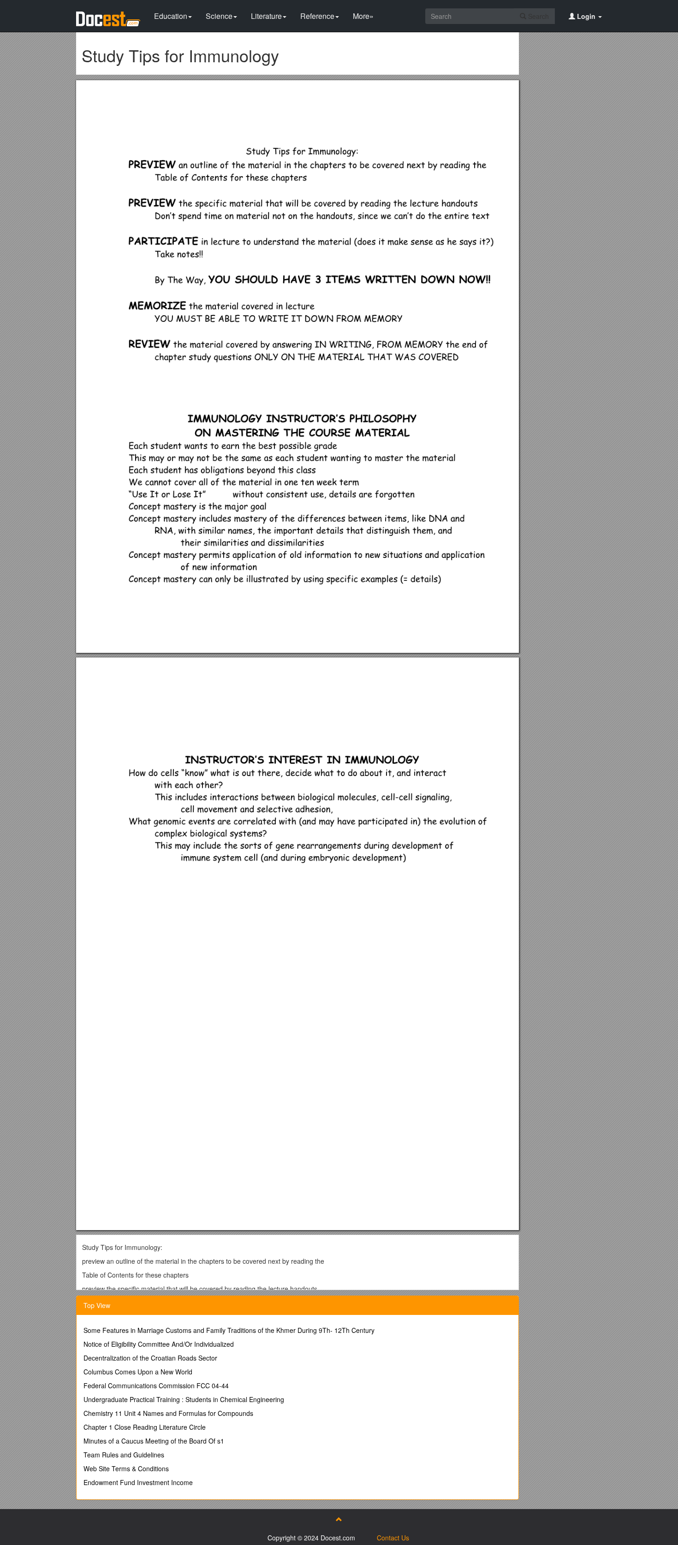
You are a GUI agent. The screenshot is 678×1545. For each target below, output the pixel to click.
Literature (266, 16)
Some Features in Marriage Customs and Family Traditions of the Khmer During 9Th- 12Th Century (229, 1330)
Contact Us (393, 1537)
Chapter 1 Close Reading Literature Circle (144, 1427)
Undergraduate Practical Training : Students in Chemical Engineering (183, 1399)
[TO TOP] (339, 1519)
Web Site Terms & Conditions (126, 1468)
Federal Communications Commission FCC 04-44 (156, 1385)
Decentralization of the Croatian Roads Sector (150, 1357)
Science (219, 16)
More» (363, 16)
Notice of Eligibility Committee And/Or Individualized (158, 1344)
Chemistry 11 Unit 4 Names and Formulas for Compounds (168, 1413)
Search (537, 16)
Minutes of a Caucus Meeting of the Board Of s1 (153, 1440)
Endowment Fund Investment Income (138, 1482)
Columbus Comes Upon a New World (137, 1371)
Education (170, 16)
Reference (317, 16)
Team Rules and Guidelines (123, 1454)
